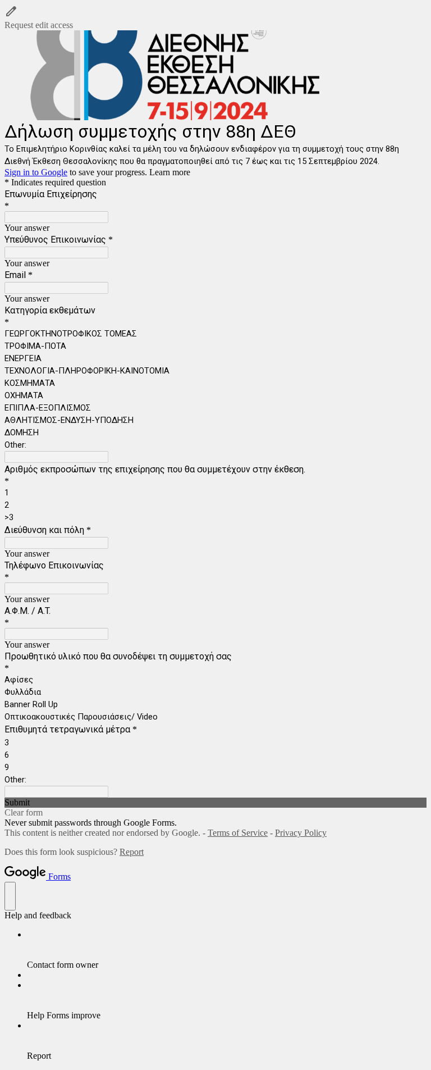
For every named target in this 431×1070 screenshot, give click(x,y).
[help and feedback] (10, 896)
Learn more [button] (169, 172)
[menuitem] (227, 950)
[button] (215, 17)
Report (132, 852)
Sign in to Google (35, 172)
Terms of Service (238, 832)
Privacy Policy (301, 832)
